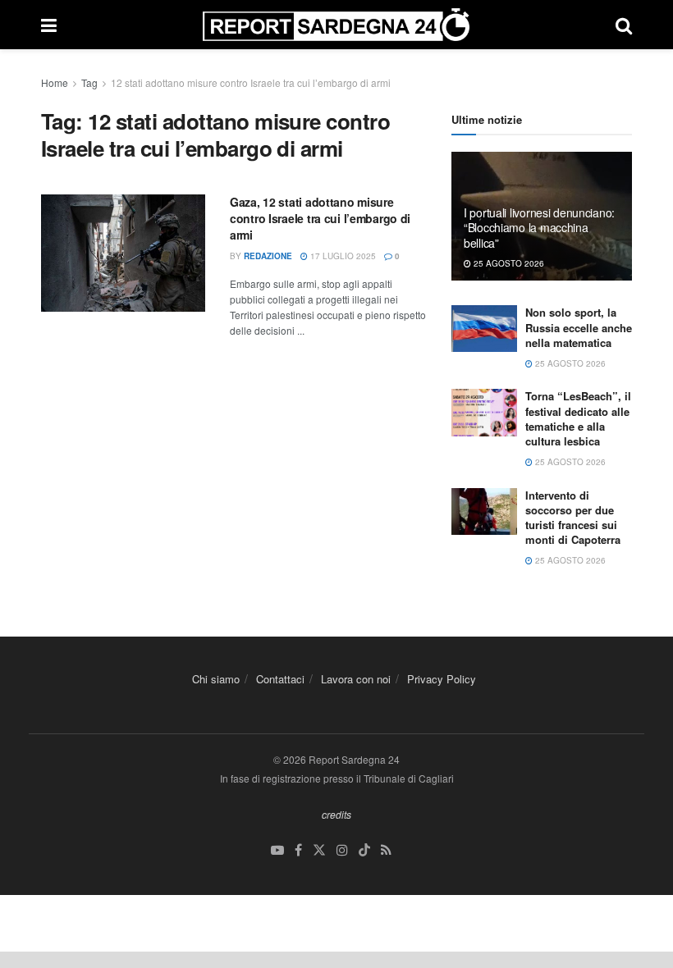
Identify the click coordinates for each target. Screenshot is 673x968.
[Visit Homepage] (336, 24)
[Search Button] (624, 24)
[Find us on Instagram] (342, 850)
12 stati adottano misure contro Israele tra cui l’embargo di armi (251, 82)
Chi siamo (216, 679)
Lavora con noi (356, 679)
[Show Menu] (49, 24)
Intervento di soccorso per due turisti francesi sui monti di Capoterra (572, 517)
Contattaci (280, 679)
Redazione (268, 256)
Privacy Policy (441, 679)
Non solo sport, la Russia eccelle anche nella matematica (578, 326)
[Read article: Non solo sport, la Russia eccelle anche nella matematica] (484, 328)
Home (54, 82)
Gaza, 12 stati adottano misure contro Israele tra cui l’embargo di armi (320, 218)
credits (336, 814)
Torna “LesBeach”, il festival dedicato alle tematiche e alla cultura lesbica (578, 418)
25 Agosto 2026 (507, 263)
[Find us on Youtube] (277, 850)
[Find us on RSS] (386, 850)
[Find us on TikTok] (364, 851)
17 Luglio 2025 (342, 256)
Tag (89, 82)
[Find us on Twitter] (319, 850)
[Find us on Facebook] (298, 850)
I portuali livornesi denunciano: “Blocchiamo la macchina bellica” (539, 227)
